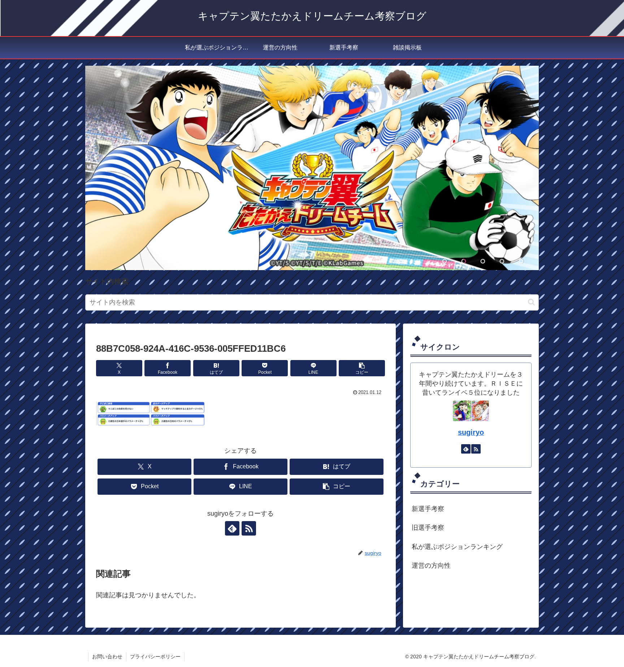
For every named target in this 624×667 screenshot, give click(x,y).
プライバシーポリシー (155, 656)
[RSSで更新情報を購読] (249, 528)
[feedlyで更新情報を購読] (232, 528)
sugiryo (471, 432)
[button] (531, 302)
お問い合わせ (107, 656)
